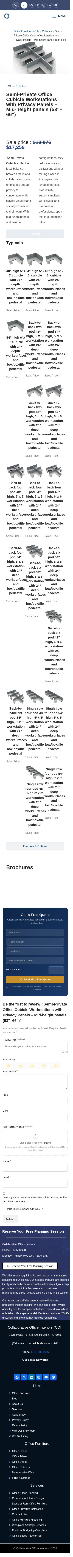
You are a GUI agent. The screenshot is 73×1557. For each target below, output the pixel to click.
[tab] (35, 233)
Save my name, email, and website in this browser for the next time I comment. (35, 1199)
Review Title (14, 1039)
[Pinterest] (53, 1377)
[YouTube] (55, 5)
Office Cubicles (43, 31)
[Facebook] (31, 5)
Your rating (9, 1059)
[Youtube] (46, 1377)
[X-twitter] (24, 1377)
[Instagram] (43, 5)
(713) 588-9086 (40, 1351)
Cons (6, 1110)
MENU (62, 16)
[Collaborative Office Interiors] (17, 16)
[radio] (8, 1065)
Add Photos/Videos (18, 1126)
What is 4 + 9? (13, 969)
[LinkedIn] (49, 5)
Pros (5, 1094)
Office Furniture (23, 31)
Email (7, 1177)
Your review (10, 1071)
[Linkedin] (31, 1377)
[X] (37, 5)
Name (7, 1161)
